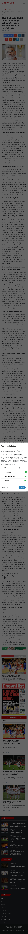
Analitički (6, 480)
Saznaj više (5, 487)
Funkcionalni (7, 472)
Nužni (5, 467)
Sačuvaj (22, 487)
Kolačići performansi (9, 476)
